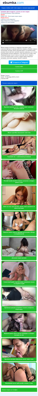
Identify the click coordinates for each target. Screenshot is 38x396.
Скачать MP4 (19, 66)
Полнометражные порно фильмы (10, 13)
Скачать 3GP (19, 71)
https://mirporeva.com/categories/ (10, 20)
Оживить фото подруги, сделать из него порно (15, 11)
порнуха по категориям (7, 22)
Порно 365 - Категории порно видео (11, 16)
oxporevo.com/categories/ (8, 19)
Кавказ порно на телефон (9, 390)
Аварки (7, 75)
